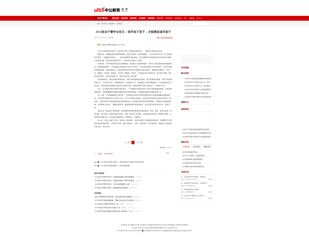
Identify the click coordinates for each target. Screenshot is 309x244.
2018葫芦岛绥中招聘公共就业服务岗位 (196, 137)
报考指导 (124, 18)
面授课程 (151, 18)
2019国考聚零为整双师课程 (192, 159)
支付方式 (165, 225)
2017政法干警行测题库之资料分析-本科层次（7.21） (114, 211)
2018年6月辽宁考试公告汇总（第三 (197, 82)
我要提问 (209, 172)
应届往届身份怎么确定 (191, 189)
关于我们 (137, 225)
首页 (98, 24)
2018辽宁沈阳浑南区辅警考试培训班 (197, 79)
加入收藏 (131, 225)
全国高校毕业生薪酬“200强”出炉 (196, 93)
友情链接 (185, 225)
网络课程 (160, 18)
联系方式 (144, 225)
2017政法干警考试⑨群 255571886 (112, 45)
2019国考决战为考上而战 (191, 163)
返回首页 (199, 18)
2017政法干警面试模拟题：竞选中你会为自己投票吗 (114, 200)
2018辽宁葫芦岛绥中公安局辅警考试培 (196, 133)
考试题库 (142, 18)
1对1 (185, 18)
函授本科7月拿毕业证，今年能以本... (196, 183)
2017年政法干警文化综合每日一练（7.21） (110, 208)
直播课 (191, 18)
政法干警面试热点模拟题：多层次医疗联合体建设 (113, 197)
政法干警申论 (108, 154)
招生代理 (158, 225)
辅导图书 (169, 18)
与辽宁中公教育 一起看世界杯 (193, 156)
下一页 (139, 142)
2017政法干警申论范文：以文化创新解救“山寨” (112, 184)
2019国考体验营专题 (189, 152)
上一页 (127, 142)
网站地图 (171, 225)
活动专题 (186, 147)
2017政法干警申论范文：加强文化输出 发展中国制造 (114, 180)
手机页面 (178, 225)
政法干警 (104, 24)
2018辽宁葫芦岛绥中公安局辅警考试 (197, 89)
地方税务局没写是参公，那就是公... (195, 177)
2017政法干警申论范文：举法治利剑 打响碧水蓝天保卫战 (122, 162)
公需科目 (119, 24)
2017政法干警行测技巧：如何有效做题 (115, 166)
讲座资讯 (196, 147)
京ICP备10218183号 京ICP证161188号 (129, 231)
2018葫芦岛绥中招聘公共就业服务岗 (197, 97)
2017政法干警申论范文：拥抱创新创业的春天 (112, 188)
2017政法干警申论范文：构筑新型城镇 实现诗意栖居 (114, 177)
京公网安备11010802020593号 (153, 231)
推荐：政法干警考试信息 (165, 37)
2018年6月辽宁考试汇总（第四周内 (197, 86)
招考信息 (115, 18)
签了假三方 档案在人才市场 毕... (194, 196)
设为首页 (124, 225)
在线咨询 (178, 18)
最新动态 (207, 147)
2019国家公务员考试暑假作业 (193, 167)
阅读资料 (133, 18)
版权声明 (151, 225)
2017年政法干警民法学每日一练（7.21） (110, 204)
